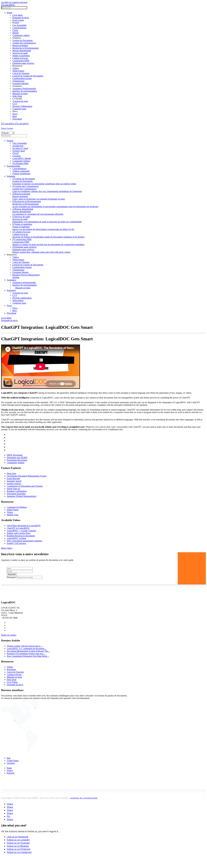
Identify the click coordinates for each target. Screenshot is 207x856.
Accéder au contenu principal (14, 2)
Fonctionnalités (13, 166)
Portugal (10, 773)
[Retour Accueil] (8, 5)
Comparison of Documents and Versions (25, 486)
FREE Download (14, 455)
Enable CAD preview (16, 543)
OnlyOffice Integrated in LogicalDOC (24, 525)
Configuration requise (22, 78)
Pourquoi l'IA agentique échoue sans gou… (26, 653)
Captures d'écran (14, 674)
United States (13, 760)
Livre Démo (12, 682)
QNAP (15, 153)
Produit (10, 141)
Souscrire (12, 574)
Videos (10, 512)
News (15, 114)
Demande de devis (20, 17)
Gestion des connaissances (24, 43)
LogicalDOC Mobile (21, 158)
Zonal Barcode (13, 478)
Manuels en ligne (20, 93)
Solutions (11, 176)
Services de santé (20, 53)
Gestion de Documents (22, 40)
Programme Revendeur (17, 460)
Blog (14, 116)
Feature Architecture (21, 173)
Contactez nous (19, 109)
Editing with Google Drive (19, 533)
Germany (11, 763)
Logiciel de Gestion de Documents (27, 76)
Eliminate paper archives (23, 63)
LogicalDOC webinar (16, 538)
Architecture (17, 146)
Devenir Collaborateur (22, 106)
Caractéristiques (19, 28)
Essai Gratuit (18, 20)
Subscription (18, 300)
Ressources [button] (12, 254)
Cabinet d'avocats (20, 58)
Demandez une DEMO (17, 457)
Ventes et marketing (21, 55)
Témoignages (18, 81)
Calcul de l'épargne (20, 73)
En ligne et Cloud (20, 148)
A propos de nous (20, 101)
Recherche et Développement (25, 48)
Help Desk (17, 96)
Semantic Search (14, 481)
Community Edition (21, 161)
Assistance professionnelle (24, 282)
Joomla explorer (14, 483)
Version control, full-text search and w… (25, 646)
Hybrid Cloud (18, 151)
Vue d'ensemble (19, 25)
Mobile (15, 33)
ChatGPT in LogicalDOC (18, 528)
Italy (9, 758)
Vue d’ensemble (19, 143)
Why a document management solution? (24, 541)
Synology (16, 156)
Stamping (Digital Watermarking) (21, 496)
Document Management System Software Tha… (28, 651)
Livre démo (17, 15)
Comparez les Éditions (17, 507)
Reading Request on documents (21, 536)
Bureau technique (20, 45)
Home (9, 12)
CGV (14, 104)
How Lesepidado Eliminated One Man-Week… (28, 656)
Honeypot (11, 577)
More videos (6, 548)
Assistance (11, 280)
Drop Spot (11, 473)
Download (17, 119)
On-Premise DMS (20, 163)
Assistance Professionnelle (24, 88)
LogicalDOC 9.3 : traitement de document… (26, 648)
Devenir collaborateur (22, 298)
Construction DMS (20, 60)
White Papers (18, 71)
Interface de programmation (24, 91)
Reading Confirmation (17, 491)
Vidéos (15, 68)
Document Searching (16, 493)
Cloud (15, 30)
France (10, 770)
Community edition (21, 35)
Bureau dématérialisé (21, 50)
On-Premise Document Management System (26, 476)
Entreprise (11, 290)
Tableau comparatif (20, 171)
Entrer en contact (8, 635)
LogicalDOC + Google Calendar (21, 530)
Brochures (11, 669)
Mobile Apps (12, 515)
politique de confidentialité (84, 798)
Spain (9, 768)
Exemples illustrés (20, 83)
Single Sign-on (13, 488)
